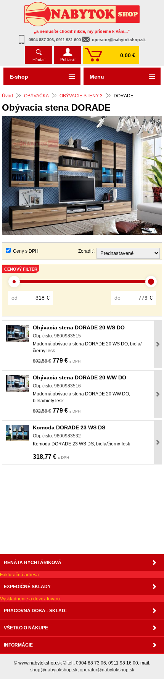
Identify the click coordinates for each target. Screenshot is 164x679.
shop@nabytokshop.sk (53, 670)
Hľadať (38, 59)
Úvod (7, 95)
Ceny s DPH (26, 251)
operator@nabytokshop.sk (119, 39)
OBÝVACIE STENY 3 (81, 95)
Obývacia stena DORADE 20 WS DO (79, 327)
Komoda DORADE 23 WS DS (69, 427)
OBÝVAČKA (36, 95)
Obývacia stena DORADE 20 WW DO (79, 377)
